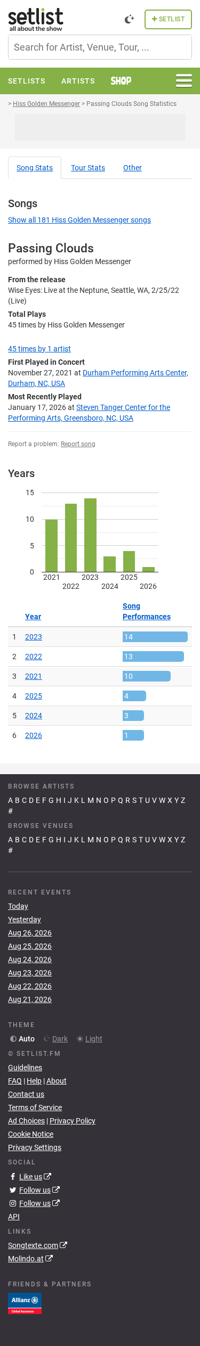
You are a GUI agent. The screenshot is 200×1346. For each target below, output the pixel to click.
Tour (88, 167)
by (39, 348)
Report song (78, 444)
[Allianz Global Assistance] (25, 1303)
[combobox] (100, 47)
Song (35, 167)
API (14, 1216)
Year (33, 616)
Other (132, 167)
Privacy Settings (34, 1147)
